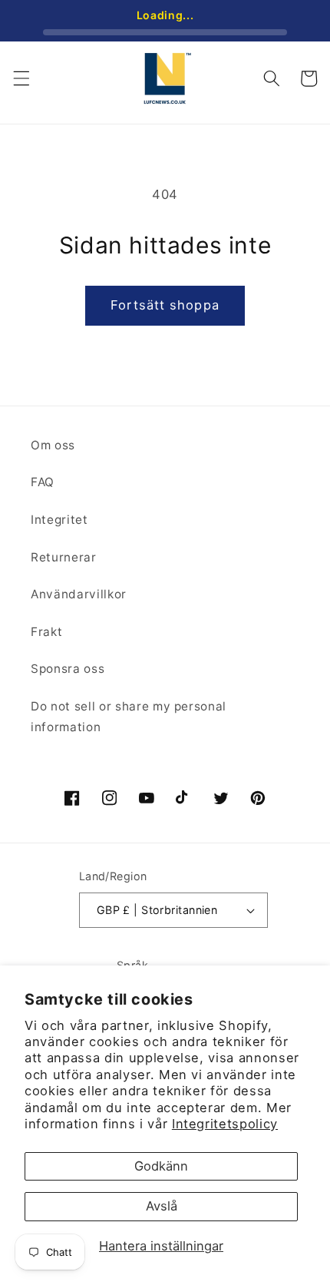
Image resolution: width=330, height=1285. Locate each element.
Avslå (161, 1206)
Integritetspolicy (225, 1123)
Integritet (59, 519)
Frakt (46, 631)
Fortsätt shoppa (165, 305)
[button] (20, 78)
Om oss (53, 445)
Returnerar (64, 557)
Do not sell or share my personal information (128, 716)
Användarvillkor (79, 594)
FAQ (42, 482)
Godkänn (161, 1166)
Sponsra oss (67, 668)
